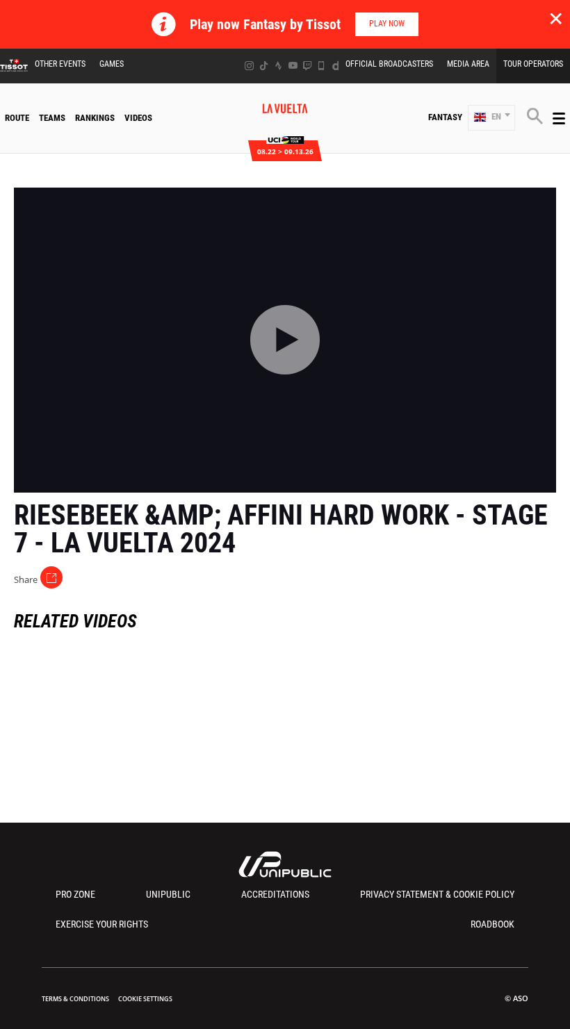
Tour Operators (533, 64)
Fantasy (445, 117)
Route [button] (17, 118)
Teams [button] (52, 118)
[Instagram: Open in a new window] (249, 65)
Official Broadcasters (389, 64)
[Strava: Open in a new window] (278, 65)
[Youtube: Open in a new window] (293, 65)
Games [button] (111, 64)
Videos (138, 118)
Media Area (468, 64)
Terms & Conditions (75, 998)
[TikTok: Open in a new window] (263, 65)
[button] (491, 118)
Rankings (95, 118)
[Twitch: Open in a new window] (307, 65)
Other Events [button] (60, 64)
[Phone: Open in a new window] (321, 65)
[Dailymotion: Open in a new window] (336, 65)
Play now (387, 23)
